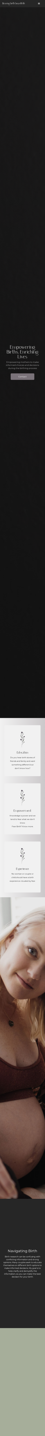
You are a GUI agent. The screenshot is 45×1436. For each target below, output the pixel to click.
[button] (39, 3)
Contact (22, 376)
